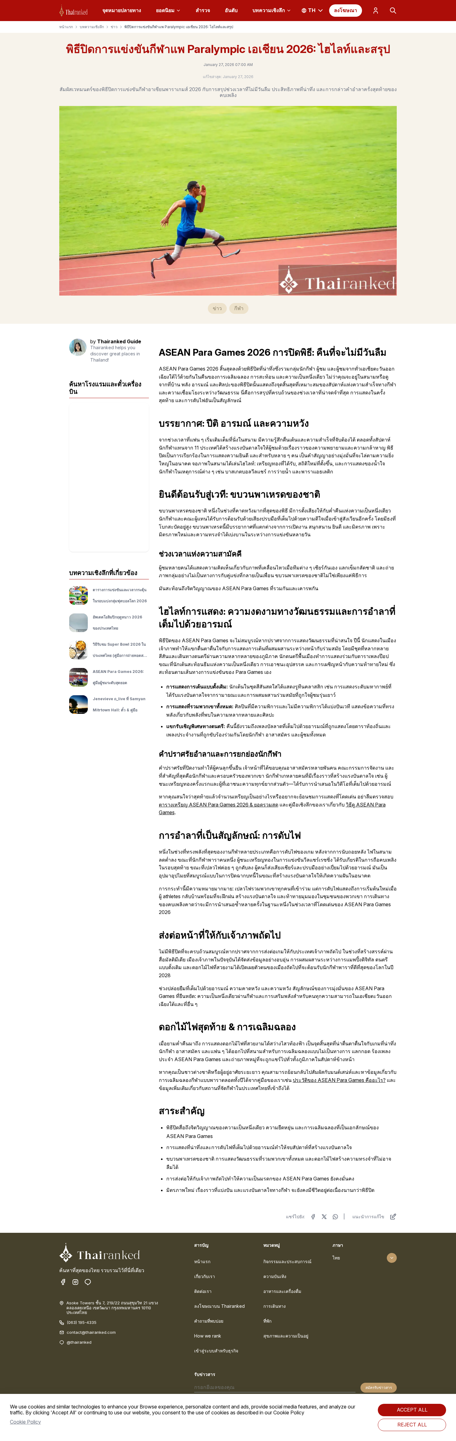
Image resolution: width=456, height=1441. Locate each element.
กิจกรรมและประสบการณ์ (287, 1261)
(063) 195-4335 (81, 1322)
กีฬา (239, 308)
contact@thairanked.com (91, 1332)
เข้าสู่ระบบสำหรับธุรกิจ (216, 1350)
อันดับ (231, 10)
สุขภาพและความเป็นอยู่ (285, 1335)
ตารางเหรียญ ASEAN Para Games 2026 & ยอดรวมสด (218, 805)
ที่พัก (267, 1321)
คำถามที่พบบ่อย (208, 1321)
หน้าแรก (66, 27)
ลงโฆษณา (345, 10)
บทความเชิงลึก (269, 10)
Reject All (412, 1424)
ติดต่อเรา (203, 1291)
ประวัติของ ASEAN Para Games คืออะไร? (339, 1080)
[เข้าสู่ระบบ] (375, 10)
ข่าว (114, 27)
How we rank (207, 1335)
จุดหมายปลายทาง (121, 10)
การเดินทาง (274, 1306)
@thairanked (79, 1342)
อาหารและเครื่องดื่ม (282, 1291)
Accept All (412, 1410)
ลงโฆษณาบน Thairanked (219, 1306)
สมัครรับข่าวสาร (378, 1387)
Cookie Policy (25, 1422)
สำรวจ (203, 10)
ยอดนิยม (165, 10)
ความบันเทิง (274, 1276)
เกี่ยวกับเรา (204, 1276)
